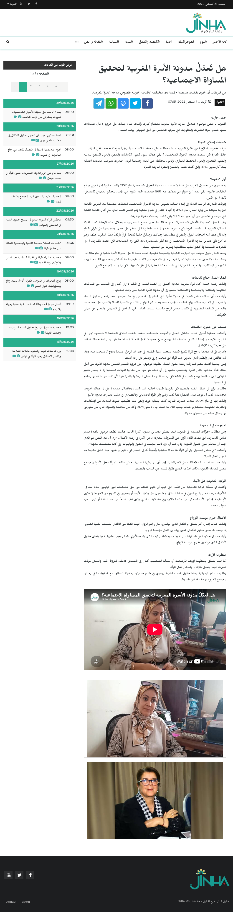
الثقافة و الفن (93, 42)
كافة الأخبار (220, 42)
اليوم (203, 42)
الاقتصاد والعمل (149, 42)
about (26, 902)
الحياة (169, 42)
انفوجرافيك (186, 42)
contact (11, 902)
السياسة (114, 42)
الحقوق (220, 102)
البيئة (129, 42)
